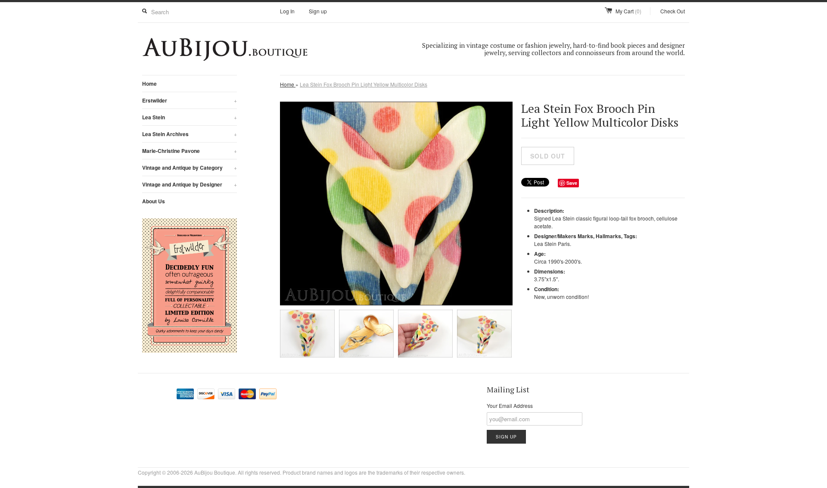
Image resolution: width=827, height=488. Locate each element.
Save (571, 183)
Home (149, 83)
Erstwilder (189, 100)
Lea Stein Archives (189, 134)
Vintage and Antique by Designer (189, 184)
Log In (287, 11)
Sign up (318, 11)
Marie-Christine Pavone (189, 151)
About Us (153, 201)
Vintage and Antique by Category (189, 167)
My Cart (628, 11)
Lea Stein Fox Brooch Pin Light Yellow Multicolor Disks (363, 84)
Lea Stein (189, 117)
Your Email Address (510, 405)
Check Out (672, 11)
